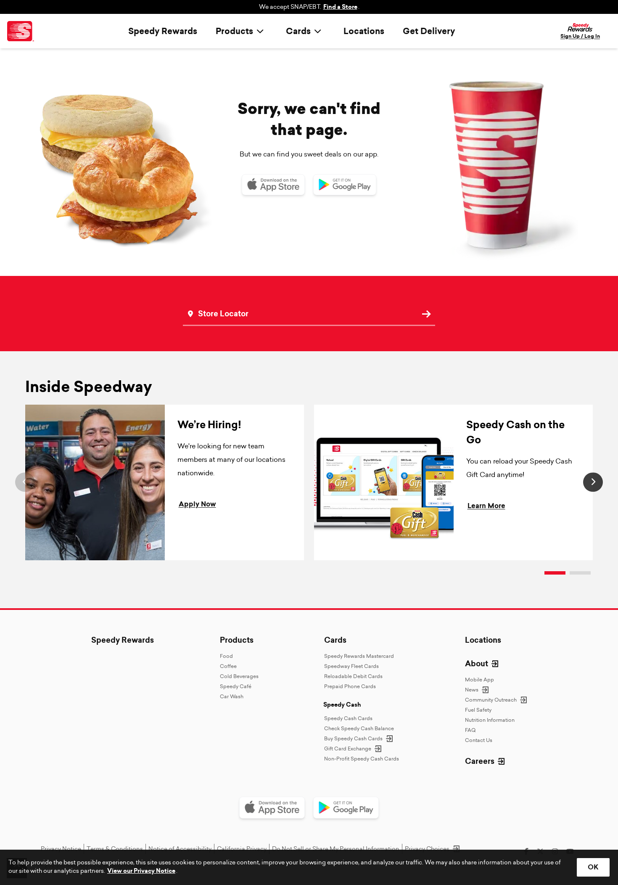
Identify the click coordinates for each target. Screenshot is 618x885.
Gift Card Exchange (347, 748)
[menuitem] (241, 31)
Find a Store (340, 7)
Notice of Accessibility (179, 849)
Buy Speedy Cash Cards (353, 738)
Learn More (486, 506)
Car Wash (231, 696)
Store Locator (213, 301)
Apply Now (197, 504)
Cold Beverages (239, 676)
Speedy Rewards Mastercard (359, 656)
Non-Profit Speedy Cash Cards (361, 758)
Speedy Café (235, 686)
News (471, 689)
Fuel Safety (478, 709)
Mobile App (479, 679)
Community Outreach (491, 699)
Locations (363, 31)
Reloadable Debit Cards (353, 676)
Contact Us (478, 740)
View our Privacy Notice (141, 870)
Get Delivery (429, 31)
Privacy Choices (427, 849)
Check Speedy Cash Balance (359, 728)
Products (237, 640)
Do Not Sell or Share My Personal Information (335, 849)
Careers (479, 761)
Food (226, 656)
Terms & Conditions (115, 849)
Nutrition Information (490, 719)
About (476, 663)
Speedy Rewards (162, 31)
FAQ (470, 730)
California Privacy (242, 849)
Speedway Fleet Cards (351, 666)
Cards (335, 640)
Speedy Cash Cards (348, 718)
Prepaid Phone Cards (350, 686)
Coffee (228, 666)
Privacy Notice (61, 849)
